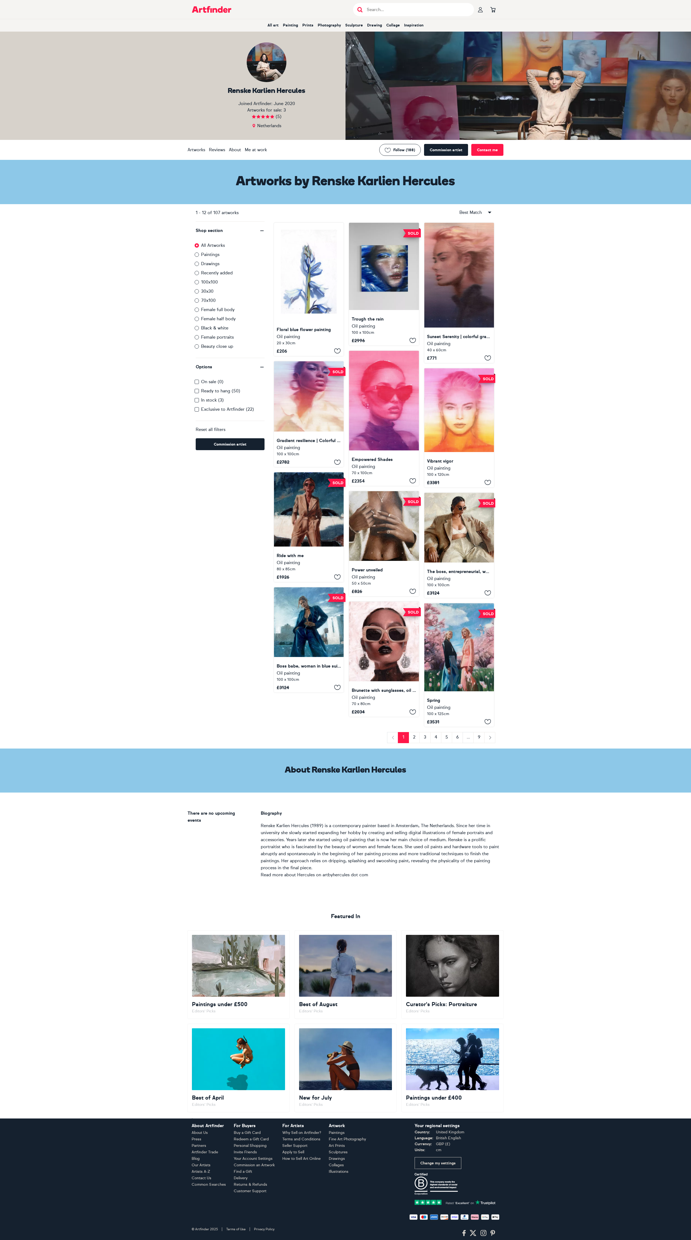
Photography (329, 25)
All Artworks (213, 245)
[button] (230, 231)
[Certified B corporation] (436, 1183)
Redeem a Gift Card (251, 1139)
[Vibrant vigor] (459, 427)
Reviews (217, 149)
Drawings (210, 263)
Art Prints (337, 1145)
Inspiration (414, 25)
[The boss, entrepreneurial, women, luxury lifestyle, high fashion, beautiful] (459, 545)
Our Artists (201, 1165)
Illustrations (338, 1171)
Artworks (196, 149)
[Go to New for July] (346, 1068)
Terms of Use (236, 1229)
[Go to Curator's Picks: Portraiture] (452, 975)
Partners (199, 1145)
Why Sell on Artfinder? (301, 1132)
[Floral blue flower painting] (309, 289)
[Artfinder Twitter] (473, 1233)
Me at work (256, 149)
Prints (307, 25)
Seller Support (294, 1145)
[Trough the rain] (384, 284)
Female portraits (217, 337)
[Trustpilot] (455, 1202)
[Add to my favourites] (337, 351)
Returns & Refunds (250, 1184)
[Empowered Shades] (384, 418)
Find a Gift (243, 1171)
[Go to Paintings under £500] (238, 975)
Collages (336, 1165)
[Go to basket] (493, 9)
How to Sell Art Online (301, 1158)
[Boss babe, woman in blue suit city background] (309, 639)
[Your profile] (480, 9)
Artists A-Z (201, 1171)
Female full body (218, 309)
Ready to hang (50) (220, 390)
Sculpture (354, 25)
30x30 (207, 291)
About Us (200, 1132)
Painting (290, 25)
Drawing (374, 25)
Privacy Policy (264, 1229)
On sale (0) (212, 381)
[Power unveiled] (384, 543)
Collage (393, 25)
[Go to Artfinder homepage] (211, 9)
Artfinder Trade (205, 1152)
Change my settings (438, 1163)
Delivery (241, 1178)
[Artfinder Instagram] (483, 1233)
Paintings (210, 254)
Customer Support (250, 1191)
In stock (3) (212, 400)
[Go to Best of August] (346, 975)
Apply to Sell (293, 1152)
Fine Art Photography (347, 1139)
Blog (196, 1158)
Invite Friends (245, 1152)
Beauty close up (217, 346)
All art (273, 25)
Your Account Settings (253, 1158)
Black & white (214, 328)
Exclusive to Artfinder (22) (227, 409)
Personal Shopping (250, 1145)
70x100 (208, 300)
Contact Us (201, 1178)
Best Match (470, 212)
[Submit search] (360, 9)
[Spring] (459, 665)
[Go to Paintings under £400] (452, 1068)
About (235, 149)
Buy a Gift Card (247, 1132)
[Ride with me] (309, 527)
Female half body (218, 318)
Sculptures (338, 1152)
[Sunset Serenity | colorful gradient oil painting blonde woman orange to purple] (459, 293)
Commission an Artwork (254, 1165)
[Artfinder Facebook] (464, 1233)
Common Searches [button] (209, 1184)
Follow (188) (404, 150)
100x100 (209, 282)
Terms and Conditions (301, 1139)
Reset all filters (210, 429)
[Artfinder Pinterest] (492, 1233)
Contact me (487, 150)
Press (196, 1139)
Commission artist (446, 150)
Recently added (217, 272)
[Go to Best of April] (238, 1068)
